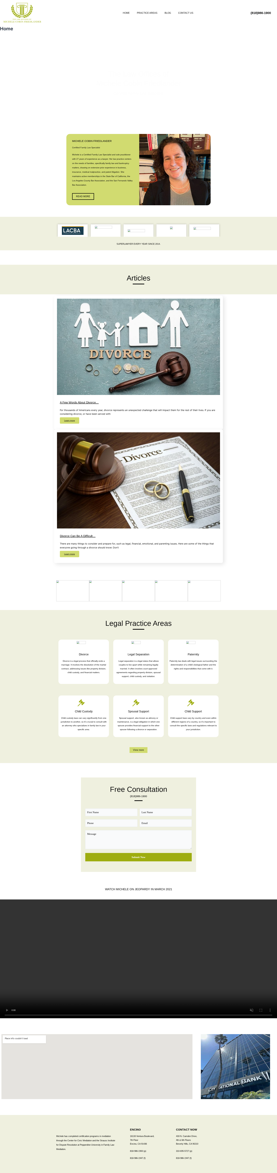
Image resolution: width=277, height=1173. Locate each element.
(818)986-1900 (138, 796)
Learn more (69, 420)
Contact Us (185, 13)
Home (126, 13)
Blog (168, 13)
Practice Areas (147, 13)
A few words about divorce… (79, 402)
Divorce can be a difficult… (78, 536)
